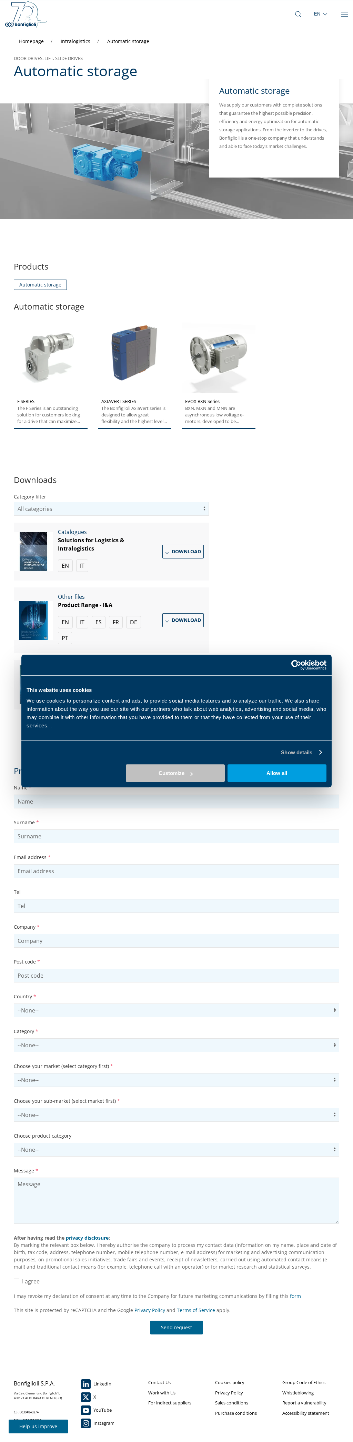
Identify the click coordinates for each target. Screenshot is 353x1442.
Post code (27, 961)
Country (25, 996)
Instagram (103, 1423)
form (295, 1296)
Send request (176, 1327)
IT (82, 565)
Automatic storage (128, 41)
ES (98, 622)
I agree (29, 1281)
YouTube (102, 1410)
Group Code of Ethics (303, 1382)
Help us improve (38, 1426)
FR (116, 622)
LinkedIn (101, 1384)
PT (65, 638)
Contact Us (159, 1382)
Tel (17, 892)
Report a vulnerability (304, 1403)
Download (185, 551)
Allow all (276, 773)
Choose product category (42, 1135)
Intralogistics (76, 41)
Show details (296, 752)
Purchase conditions (236, 1413)
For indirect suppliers (169, 1403)
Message (26, 1170)
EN (65, 565)
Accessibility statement (305, 1413)
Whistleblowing (298, 1393)
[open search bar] (298, 14)
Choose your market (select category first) (63, 1066)
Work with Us (161, 1393)
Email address (32, 857)
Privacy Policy (149, 1310)
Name (23, 787)
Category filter (30, 496)
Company (27, 927)
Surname (26, 822)
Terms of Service (196, 1310)
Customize (171, 773)
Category (26, 1031)
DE (133, 622)
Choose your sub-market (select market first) (67, 1101)
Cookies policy (229, 1382)
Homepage (32, 41)
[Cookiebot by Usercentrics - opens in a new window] (296, 665)
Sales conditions (231, 1403)
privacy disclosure (87, 1237)
